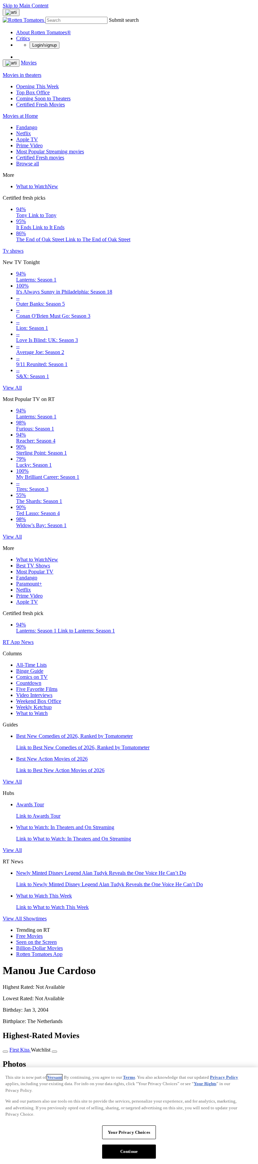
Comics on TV (32, 677)
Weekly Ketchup (34, 707)
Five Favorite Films (36, 689)
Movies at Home (20, 116)
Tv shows (13, 251)
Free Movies (29, 936)
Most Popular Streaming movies (50, 151)
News (27, 642)
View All (12, 388)
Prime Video (29, 145)
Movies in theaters (22, 75)
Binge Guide (29, 671)
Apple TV (27, 139)
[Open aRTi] (11, 12)
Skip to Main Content (25, 5)
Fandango (26, 127)
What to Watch (37, 186)
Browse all (27, 163)
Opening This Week (37, 86)
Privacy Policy (224, 1077)
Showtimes (35, 918)
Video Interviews (34, 695)
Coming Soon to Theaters (43, 98)
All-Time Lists (31, 665)
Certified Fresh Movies (40, 104)
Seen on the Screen (36, 942)
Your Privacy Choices (129, 1132)
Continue (129, 1151)
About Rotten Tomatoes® (43, 32)
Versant (54, 1077)
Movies (29, 62)
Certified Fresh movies (40, 157)
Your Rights (205, 1083)
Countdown (28, 683)
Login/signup (44, 45)
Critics (23, 38)
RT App (12, 642)
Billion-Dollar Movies (39, 948)
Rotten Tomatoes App (39, 954)
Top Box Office (33, 92)
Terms (129, 1077)
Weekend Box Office (38, 701)
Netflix (23, 133)
